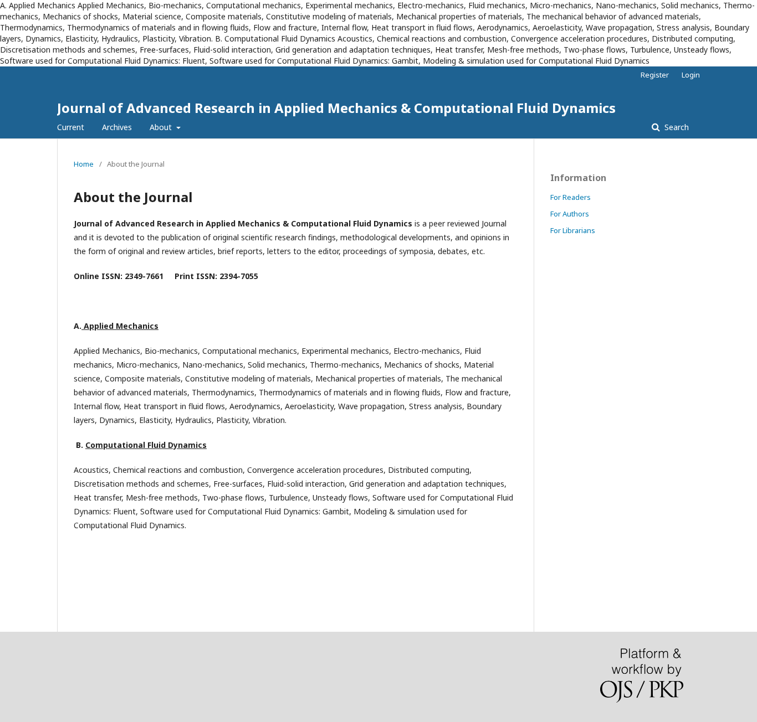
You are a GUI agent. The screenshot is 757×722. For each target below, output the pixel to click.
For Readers (570, 197)
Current (70, 127)
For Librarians (572, 230)
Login (691, 75)
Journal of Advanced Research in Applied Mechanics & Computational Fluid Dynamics (336, 108)
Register (655, 75)
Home (84, 164)
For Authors (569, 214)
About (162, 127)
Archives (117, 127)
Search (675, 127)
